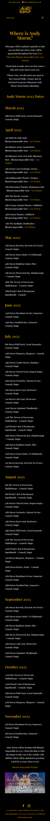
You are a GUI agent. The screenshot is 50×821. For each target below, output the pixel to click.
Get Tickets (35, 141)
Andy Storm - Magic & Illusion (19, 810)
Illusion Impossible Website (25, 767)
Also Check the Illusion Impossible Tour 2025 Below (25, 57)
